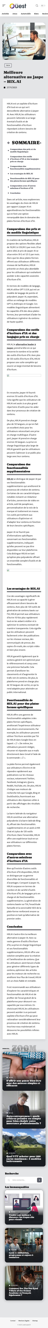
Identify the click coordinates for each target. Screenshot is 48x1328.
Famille (13, 1250)
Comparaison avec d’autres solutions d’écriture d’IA (23, 187)
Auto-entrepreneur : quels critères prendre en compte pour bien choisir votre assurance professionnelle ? (23, 1120)
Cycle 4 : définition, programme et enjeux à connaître (21, 1255)
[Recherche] (37, 6)
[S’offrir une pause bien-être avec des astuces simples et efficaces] (24, 1071)
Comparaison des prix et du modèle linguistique (23, 150)
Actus (11, 1077)
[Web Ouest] (18, 5)
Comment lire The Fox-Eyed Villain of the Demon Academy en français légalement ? (23, 1291)
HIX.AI (10, 479)
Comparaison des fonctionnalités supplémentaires (25, 167)
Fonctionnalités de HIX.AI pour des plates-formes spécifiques (24, 179)
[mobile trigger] (4, 5)
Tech (8, 65)
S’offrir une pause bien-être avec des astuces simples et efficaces (23, 1083)
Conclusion (15, 193)
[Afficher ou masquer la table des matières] (41, 143)
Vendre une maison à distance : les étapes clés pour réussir (21, 1217)
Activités (12, 1153)
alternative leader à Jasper (21, 346)
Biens (13, 1212)
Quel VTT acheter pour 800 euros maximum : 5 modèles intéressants (23, 1159)
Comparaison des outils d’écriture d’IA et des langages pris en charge (24, 159)
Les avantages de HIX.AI (21, 174)
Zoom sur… (24, 1049)
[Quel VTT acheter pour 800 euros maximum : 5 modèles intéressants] (24, 1147)
